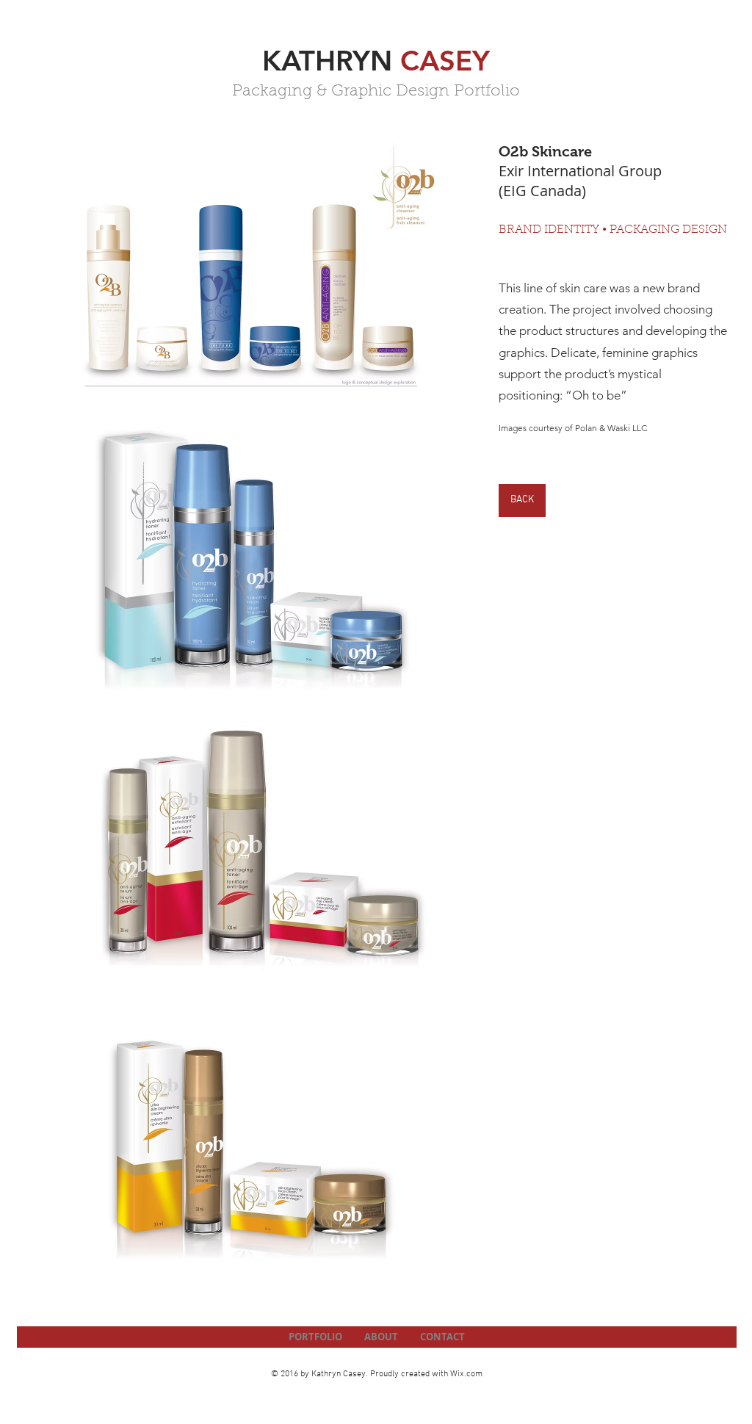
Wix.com (466, 1374)
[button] (250, 277)
